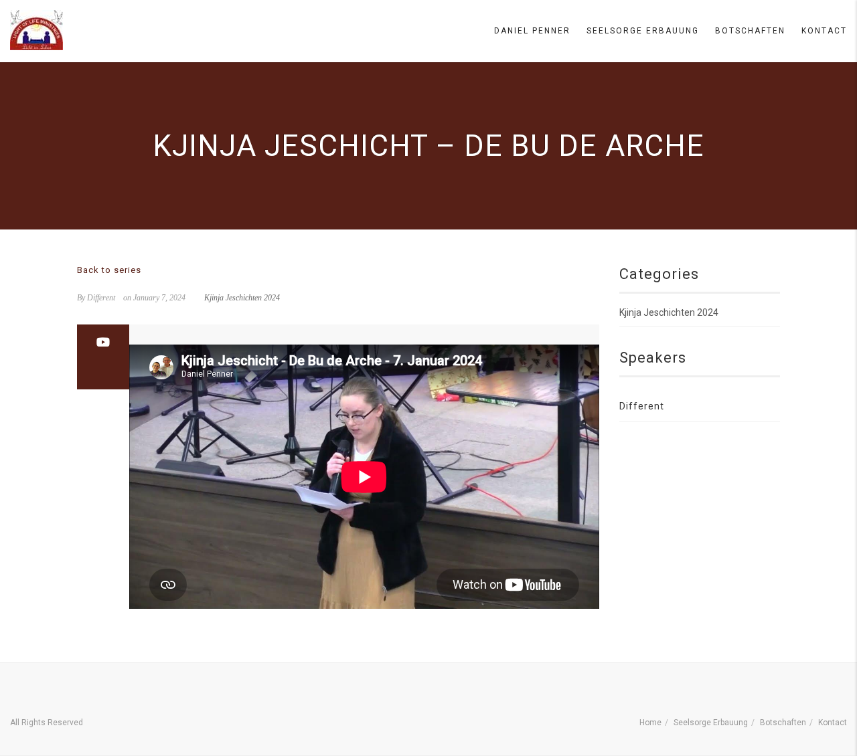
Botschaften (750, 30)
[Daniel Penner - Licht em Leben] (36, 30)
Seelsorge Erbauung (643, 30)
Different (641, 406)
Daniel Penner (532, 30)
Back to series (109, 270)
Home (650, 722)
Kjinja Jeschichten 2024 (242, 297)
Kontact (824, 30)
